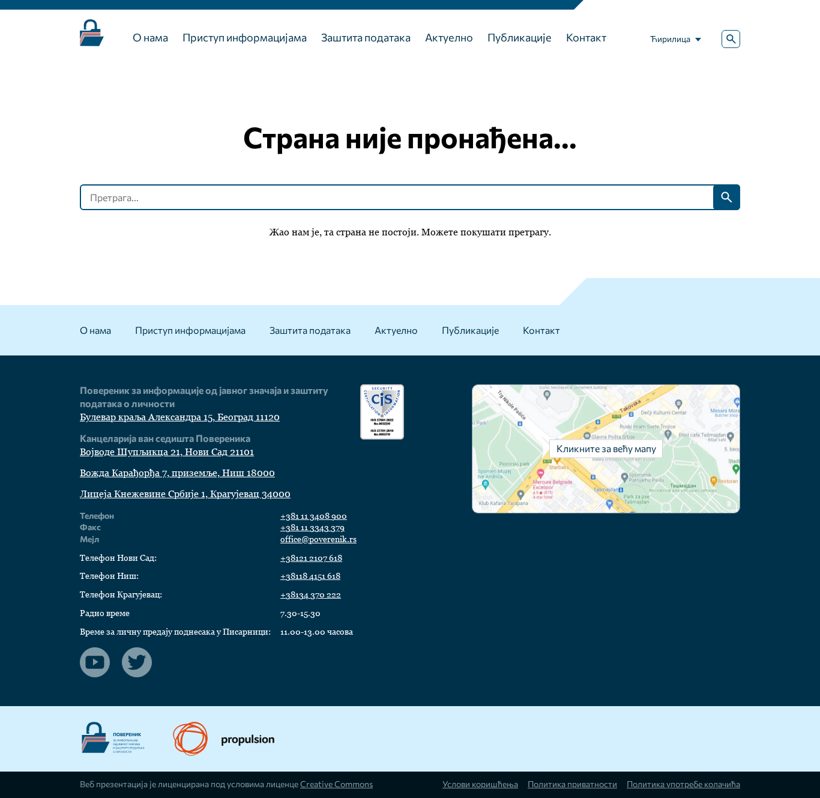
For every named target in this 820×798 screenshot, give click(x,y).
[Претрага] (731, 39)
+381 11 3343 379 (312, 527)
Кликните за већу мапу (606, 448)
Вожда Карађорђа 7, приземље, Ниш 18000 (177, 473)
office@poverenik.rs (318, 539)
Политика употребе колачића (683, 784)
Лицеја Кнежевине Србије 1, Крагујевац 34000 (185, 494)
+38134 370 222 (310, 594)
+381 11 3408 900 (313, 516)
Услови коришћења (480, 784)
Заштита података (366, 37)
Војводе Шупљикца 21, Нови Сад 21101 (167, 452)
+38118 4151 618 (310, 576)
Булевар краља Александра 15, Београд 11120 (180, 417)
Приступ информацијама (244, 37)
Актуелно (449, 37)
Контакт (586, 37)
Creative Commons (336, 784)
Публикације (519, 37)
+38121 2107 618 (311, 558)
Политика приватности (572, 784)
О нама (150, 37)
